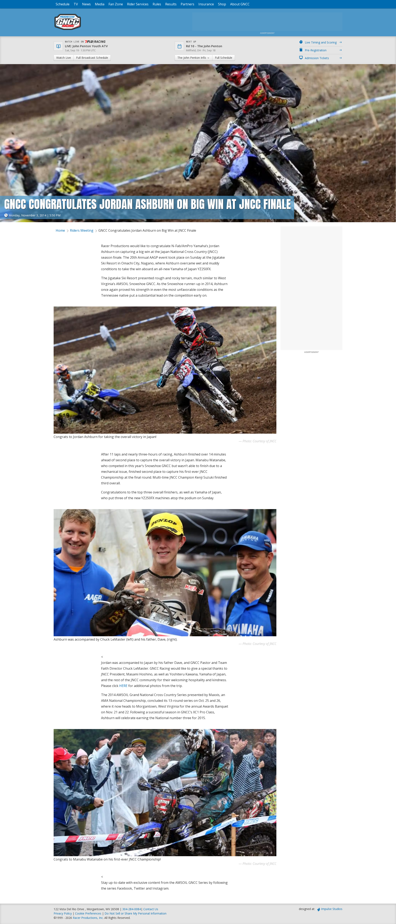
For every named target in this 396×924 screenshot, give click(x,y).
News (86, 4)
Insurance (206, 4)
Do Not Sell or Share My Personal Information (135, 913)
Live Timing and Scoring (321, 42)
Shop (222, 4)
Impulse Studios (331, 909)
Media (99, 4)
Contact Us (150, 909)
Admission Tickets (317, 58)
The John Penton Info (192, 58)
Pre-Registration (315, 50)
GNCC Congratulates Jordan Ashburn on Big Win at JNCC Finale (147, 230)
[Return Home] (68, 30)
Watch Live (63, 58)
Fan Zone (115, 4)
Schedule (63, 4)
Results (171, 4)
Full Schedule (223, 58)
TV (76, 4)
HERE (123, 685)
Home (60, 230)
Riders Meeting (81, 230)
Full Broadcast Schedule (92, 58)
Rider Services (137, 4)
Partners (187, 4)
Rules (157, 4)
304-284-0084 (131, 909)
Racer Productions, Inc (88, 918)
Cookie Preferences (88, 913)
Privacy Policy (63, 913)
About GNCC (240, 4)
